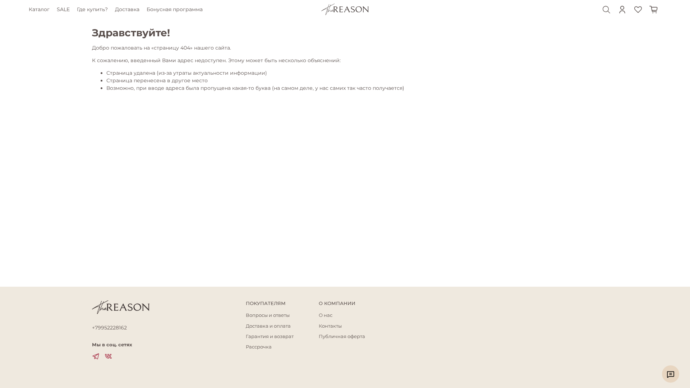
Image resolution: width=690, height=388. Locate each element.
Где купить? (92, 9)
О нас (325, 315)
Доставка (127, 9)
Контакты (330, 326)
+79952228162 (109, 327)
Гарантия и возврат (270, 336)
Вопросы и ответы (268, 315)
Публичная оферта (342, 336)
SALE (63, 9)
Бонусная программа (175, 9)
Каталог (39, 9)
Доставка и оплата (268, 326)
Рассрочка (259, 347)
